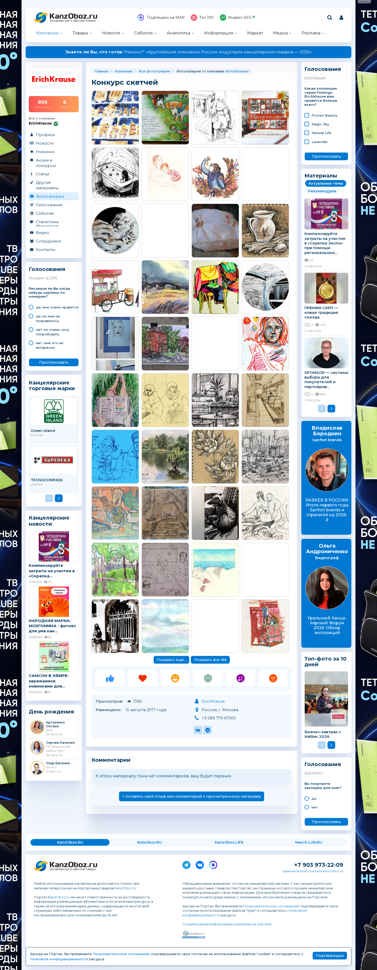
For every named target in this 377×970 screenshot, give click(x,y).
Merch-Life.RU (308, 842)
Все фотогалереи (154, 71)
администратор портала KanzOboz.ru (313, 871)
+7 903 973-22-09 (318, 865)
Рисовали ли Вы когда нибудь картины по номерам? (49, 293)
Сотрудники (48, 241)
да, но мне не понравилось (48, 318)
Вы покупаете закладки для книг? (323, 786)
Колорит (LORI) (43, 278)
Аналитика (178, 33)
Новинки (45, 151)
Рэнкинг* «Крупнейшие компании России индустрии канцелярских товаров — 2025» (188, 52)
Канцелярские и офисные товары (73, 20)
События (143, 33)
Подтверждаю (330, 955)
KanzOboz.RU (70, 842)
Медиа (280, 33)
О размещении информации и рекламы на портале (227, 924)
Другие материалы (47, 185)
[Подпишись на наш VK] (200, 864)
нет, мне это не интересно (49, 345)
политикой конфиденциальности (59, 959)
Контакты (45, 249)
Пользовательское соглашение (271, 906)
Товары (80, 33)
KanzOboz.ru (125, 888)
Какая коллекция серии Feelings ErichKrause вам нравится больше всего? (320, 97)
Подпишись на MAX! (165, 17)
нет (315, 807)
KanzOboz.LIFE (229, 842)
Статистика (47, 223)
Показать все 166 (210, 659)
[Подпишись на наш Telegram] (186, 864)
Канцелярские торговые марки (52, 385)
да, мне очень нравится (57, 307)
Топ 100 (206, 17)
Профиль (45, 134)
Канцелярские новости (49, 521)
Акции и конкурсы (46, 163)
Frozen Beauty (325, 115)
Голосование (49, 204)
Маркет (255, 33)
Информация (218, 33)
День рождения (51, 712)
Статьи (42, 174)
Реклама (311, 33)
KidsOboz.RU (149, 842)
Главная (101, 71)
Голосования (47, 269)
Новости (111, 33)
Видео (42, 232)
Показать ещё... (171, 659)
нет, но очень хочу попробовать (52, 331)
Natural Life (321, 133)
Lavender (320, 142)
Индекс (239, 17)
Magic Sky (320, 124)
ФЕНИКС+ (314, 773)
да (314, 798)
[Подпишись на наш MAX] (213, 864)
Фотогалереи (50, 196)
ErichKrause (237, 71)
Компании (47, 33)
